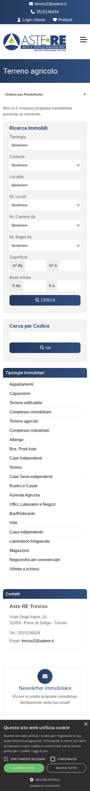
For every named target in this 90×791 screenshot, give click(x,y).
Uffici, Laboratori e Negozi (33, 504)
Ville (14, 523)
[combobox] (45, 94)
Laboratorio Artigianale (30, 541)
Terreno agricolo (24, 421)
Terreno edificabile (26, 403)
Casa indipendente (26, 532)
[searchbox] (46, 145)
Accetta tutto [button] (24, 768)
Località (17, 177)
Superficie (19, 257)
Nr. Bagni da (21, 237)
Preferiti (65, 20)
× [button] (86, 724)
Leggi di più (40, 751)
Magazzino (19, 550)
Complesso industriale (29, 430)
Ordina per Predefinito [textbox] (24, 94)
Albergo (17, 440)
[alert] (45, 755)
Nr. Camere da (22, 217)
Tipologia (18, 137)
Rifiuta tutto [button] (66, 768)
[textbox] (45, 165)
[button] (6, 759)
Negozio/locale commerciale (35, 560)
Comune (17, 157)
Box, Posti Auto (23, 449)
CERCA (47, 300)
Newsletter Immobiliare (45, 688)
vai (47, 347)
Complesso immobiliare (31, 412)
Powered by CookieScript (45, 786)
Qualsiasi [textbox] (20, 205)
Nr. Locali (18, 196)
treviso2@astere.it (50, 4)
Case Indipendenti (26, 458)
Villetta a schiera (24, 569)
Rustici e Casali (24, 486)
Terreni (16, 467)
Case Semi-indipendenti (31, 477)
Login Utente (33, 20)
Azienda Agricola (25, 495)
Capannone (20, 393)
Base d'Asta (20, 277)
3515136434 (47, 12)
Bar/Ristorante (22, 513)
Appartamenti (21, 384)
